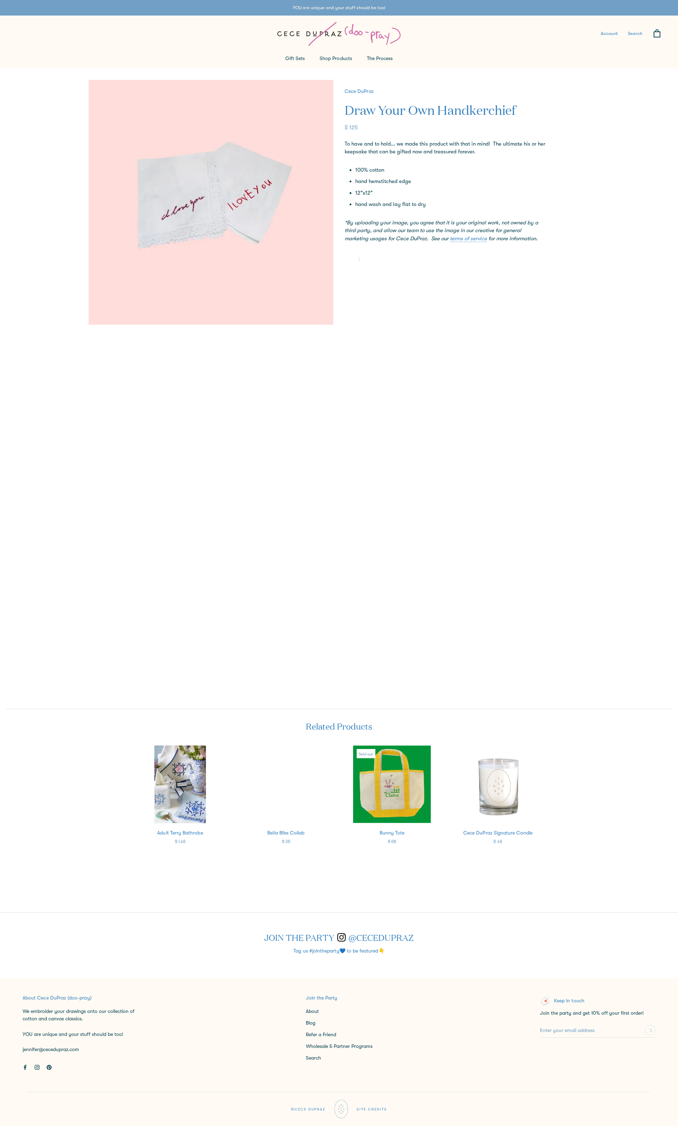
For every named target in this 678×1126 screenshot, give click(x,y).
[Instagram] (37, 1067)
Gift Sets (295, 58)
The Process (380, 58)
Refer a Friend (321, 1034)
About (312, 1011)
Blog (310, 1023)
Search (635, 33)
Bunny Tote (392, 833)
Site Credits (372, 1109)
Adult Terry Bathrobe (180, 833)
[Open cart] (657, 34)
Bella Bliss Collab (285, 833)
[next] (650, 808)
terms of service (468, 238)
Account (609, 33)
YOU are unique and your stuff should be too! (339, 7)
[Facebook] (25, 1067)
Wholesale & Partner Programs (339, 1046)
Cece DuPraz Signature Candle (498, 833)
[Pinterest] (49, 1067)
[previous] (28, 808)
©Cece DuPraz (308, 1109)
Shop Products (336, 58)
